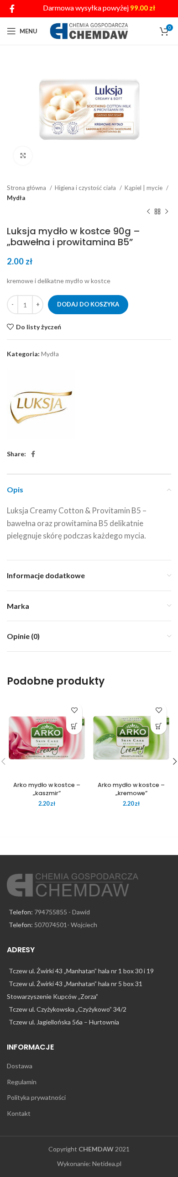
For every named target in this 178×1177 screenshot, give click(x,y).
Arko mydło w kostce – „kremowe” (131, 789)
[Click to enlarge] (23, 156)
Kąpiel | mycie (144, 187)
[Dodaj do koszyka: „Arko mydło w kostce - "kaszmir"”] (74, 726)
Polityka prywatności (36, 1097)
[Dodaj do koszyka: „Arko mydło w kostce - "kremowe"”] (159, 726)
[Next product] (166, 211)
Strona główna (27, 187)
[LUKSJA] (41, 404)
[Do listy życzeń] (74, 710)
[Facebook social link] (12, 9)
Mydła (16, 197)
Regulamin (22, 1082)
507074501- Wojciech (65, 925)
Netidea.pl (106, 1163)
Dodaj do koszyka (88, 304)
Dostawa (19, 1066)
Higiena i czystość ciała (86, 187)
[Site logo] (89, 30)
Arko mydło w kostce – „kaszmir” (46, 789)
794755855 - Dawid (62, 912)
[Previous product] (148, 211)
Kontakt (19, 1113)
